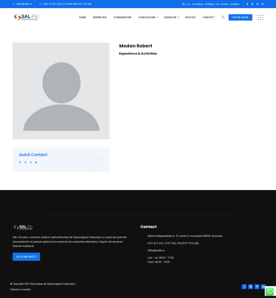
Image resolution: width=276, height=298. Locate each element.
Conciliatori (146, 17)
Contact (209, 17)
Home (82, 17)
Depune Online (240, 17)
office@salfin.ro (24, 4)
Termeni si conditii (20, 289)
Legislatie (170, 17)
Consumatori (122, 17)
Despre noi (100, 17)
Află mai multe (26, 256)
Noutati (190, 17)
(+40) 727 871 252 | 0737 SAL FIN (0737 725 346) (67, 4)
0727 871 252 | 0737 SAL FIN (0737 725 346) (173, 243)
